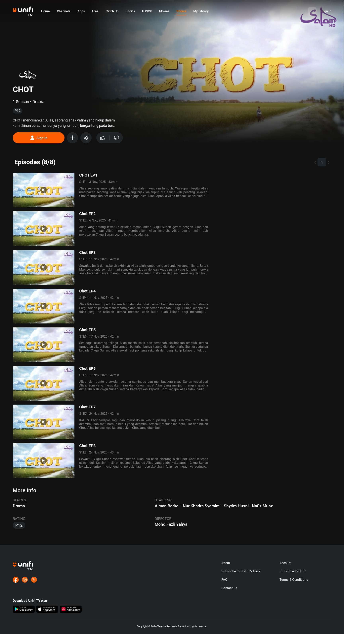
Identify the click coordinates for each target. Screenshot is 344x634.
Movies (164, 11)
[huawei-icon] (71, 610)
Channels (63, 11)
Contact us (229, 588)
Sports (130, 11)
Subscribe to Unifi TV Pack (240, 571)
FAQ (224, 580)
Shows (181, 11)
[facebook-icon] (16, 580)
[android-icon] (24, 610)
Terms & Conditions (294, 580)
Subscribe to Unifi (292, 571)
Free (95, 11)
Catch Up (112, 11)
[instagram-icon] (25, 580)
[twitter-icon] (34, 580)
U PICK (147, 11)
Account (285, 563)
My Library (201, 11)
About (225, 563)
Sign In (41, 138)
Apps (81, 11)
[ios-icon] (47, 610)
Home (45, 11)
